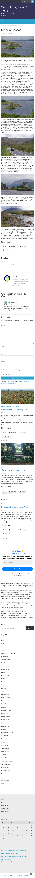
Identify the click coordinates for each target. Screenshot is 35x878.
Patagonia (4, 729)
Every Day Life (5, 675)
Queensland (4, 735)
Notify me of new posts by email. (9, 374)
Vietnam (3, 777)
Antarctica (4, 647)
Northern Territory (6, 723)
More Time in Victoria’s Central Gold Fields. (14, 856)
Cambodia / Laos (5, 659)
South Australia (5, 751)
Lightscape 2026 (6, 859)
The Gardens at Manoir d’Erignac (13, 470)
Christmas (4, 666)
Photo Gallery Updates (7, 732)
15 (26, 830)
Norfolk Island (5, 720)
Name (3, 346)
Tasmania (3, 754)
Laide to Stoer (4, 262)
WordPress (13, 875)
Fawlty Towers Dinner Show (9, 853)
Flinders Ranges (5, 682)
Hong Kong (4, 688)
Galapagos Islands (6, 685)
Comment (4, 325)
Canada (3, 663)
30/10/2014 (4, 473)
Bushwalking (4, 656)
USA (2, 774)
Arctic (2, 650)
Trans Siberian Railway (7, 761)
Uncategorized (5, 767)
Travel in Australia (6, 764)
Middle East (4, 704)
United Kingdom (5, 770)
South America (5, 748)
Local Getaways (5, 694)
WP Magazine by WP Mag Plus (24, 875)
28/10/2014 (4, 510)
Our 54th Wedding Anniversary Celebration (14, 850)
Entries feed (4, 805)
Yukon (2, 783)
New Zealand (4, 713)
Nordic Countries (5, 716)
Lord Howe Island (6, 697)
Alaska (3, 644)
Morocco (3, 707)
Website (3, 361)
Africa (2, 640)
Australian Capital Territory (8, 653)
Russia (3, 739)
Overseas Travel (5, 726)
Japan (2, 691)
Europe (10, 33)
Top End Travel (5, 758)
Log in (3, 803)
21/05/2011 (4, 33)
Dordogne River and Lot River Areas (14, 507)
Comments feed (5, 808)
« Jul (17, 842)
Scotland (20, 262)
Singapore (4, 742)
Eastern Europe (5, 669)
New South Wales (6, 710)
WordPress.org (5, 811)
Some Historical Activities (9, 862)
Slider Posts (4, 745)
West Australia (5, 780)
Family (3, 678)
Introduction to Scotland (7, 265)
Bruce (15, 276)
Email (3, 354)
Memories (3, 701)
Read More (4, 499)
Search (3, 625)
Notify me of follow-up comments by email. (12, 370)
